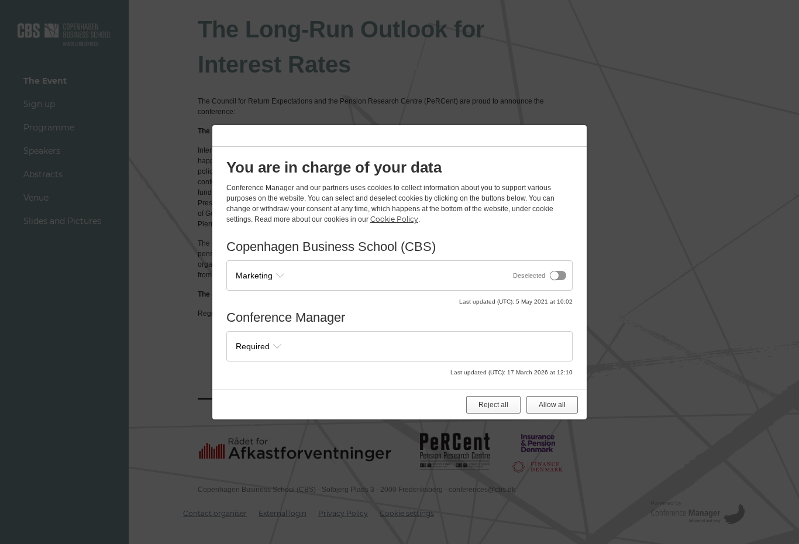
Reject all (493, 405)
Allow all (552, 405)
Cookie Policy (394, 219)
